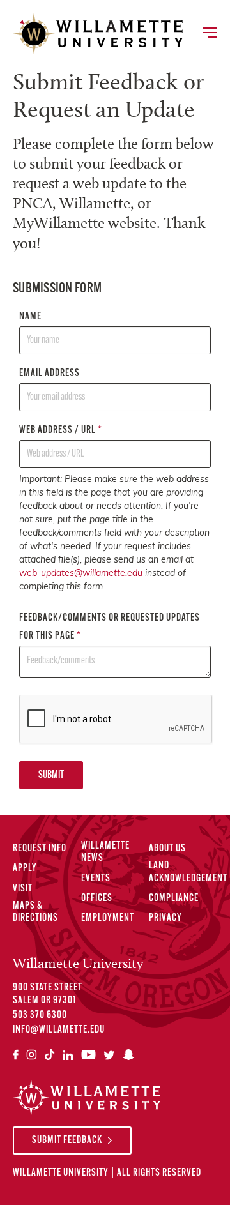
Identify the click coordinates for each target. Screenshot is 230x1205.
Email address (49, 373)
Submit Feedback (67, 1140)
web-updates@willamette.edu (80, 574)
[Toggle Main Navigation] (209, 34)
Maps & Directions (35, 912)
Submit (51, 775)
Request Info (39, 849)
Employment (107, 918)
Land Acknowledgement (188, 872)
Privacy (165, 918)
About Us (167, 849)
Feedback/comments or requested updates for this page (109, 627)
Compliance (174, 898)
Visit (23, 889)
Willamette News (105, 852)
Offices (96, 898)
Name (30, 317)
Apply (25, 868)
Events (96, 879)
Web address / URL (60, 430)
